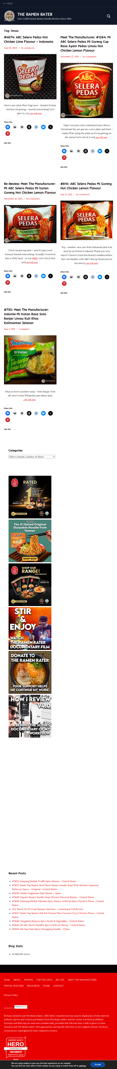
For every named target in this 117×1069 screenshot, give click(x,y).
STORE (46, 985)
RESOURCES (33, 985)
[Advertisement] (58, 758)
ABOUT (17, 979)
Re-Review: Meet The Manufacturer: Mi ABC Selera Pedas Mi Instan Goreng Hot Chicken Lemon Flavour (30, 188)
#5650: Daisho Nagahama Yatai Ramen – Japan (36, 893)
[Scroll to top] (111, 1063)
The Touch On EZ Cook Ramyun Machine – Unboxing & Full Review (47, 909)
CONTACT (58, 985)
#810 (35, 258)
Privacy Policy (11, 995)
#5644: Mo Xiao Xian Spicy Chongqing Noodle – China (40, 929)
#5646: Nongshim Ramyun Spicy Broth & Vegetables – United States (48, 921)
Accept (98, 1064)
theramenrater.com (16, 1048)
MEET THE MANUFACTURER (82, 979)
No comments (28, 48)
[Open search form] (108, 16)
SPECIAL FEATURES (14, 985)
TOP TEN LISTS (44, 979)
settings (82, 1066)
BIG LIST (60, 979)
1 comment (24, 329)
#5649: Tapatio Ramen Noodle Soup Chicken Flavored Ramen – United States (53, 897)
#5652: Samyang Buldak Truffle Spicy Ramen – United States (44, 881)
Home (7, 979)
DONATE (28, 979)
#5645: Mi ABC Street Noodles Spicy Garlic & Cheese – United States (48, 925)
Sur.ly (21, 1055)
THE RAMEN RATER (35, 14)
